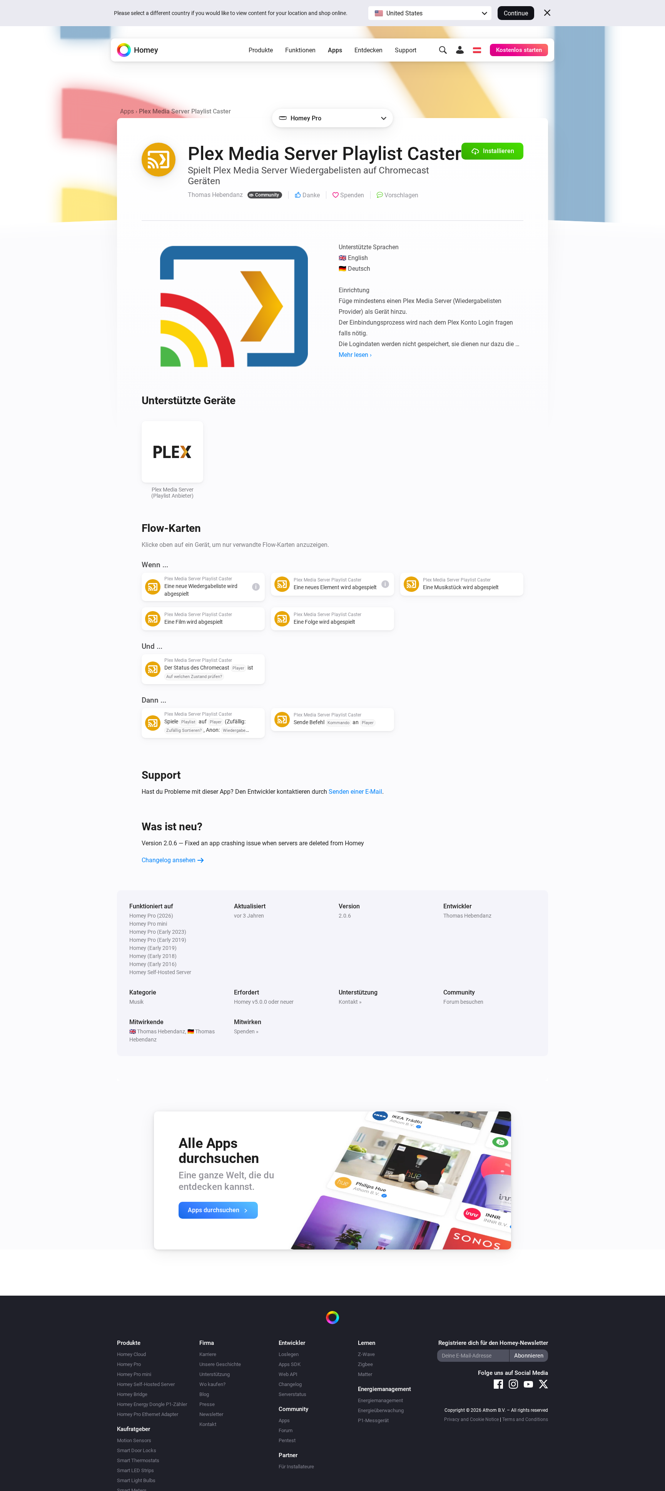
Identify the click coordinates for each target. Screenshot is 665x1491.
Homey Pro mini (134, 1374)
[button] (429, 13)
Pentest (287, 1440)
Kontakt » (350, 1002)
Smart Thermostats (138, 1460)
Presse (207, 1404)
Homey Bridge (132, 1394)
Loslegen (289, 1354)
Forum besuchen (463, 1002)
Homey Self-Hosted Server (146, 1384)
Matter (365, 1374)
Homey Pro (129, 1364)
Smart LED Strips (135, 1470)
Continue (516, 13)
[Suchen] (443, 50)
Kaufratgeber (133, 1429)
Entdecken (368, 50)
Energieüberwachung (381, 1410)
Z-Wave (366, 1354)
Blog (204, 1394)
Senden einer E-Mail (355, 791)
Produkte (261, 50)
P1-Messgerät (373, 1420)
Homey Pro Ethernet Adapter (147, 1414)
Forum (285, 1430)
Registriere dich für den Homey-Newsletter (493, 1342)
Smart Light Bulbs (136, 1480)
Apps (335, 50)
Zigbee (365, 1364)
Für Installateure (296, 1466)
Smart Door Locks (136, 1450)
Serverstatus (292, 1394)
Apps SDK (290, 1364)
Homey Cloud (131, 1354)
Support (405, 50)
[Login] (460, 50)
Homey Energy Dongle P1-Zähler (152, 1404)
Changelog (290, 1384)
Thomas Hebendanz (467, 916)
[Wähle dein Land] (477, 50)
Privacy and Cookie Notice (471, 1419)
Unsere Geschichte (220, 1364)
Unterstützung (214, 1374)
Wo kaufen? (212, 1384)
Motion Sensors (134, 1440)
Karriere (207, 1354)
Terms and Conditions (525, 1419)
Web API (288, 1374)
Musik (136, 1002)
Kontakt (207, 1424)
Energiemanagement (380, 1400)
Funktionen (300, 50)
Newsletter (211, 1414)
